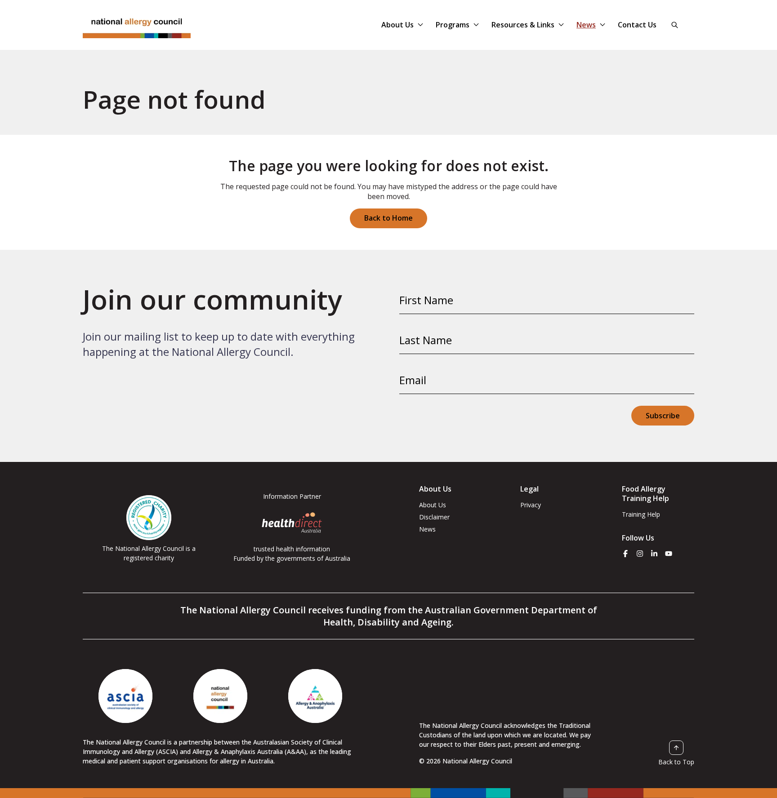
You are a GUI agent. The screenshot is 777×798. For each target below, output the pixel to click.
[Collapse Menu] (420, 25)
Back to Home (388, 218)
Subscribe (663, 416)
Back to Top (676, 762)
